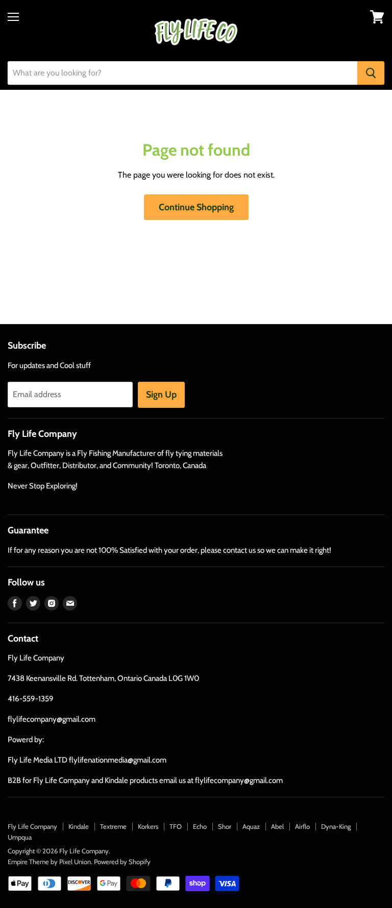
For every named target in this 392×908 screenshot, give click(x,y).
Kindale (78, 826)
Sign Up (161, 394)
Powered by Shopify (122, 861)
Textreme (113, 826)
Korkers (148, 826)
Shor (224, 826)
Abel (277, 826)
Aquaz (251, 826)
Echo (200, 826)
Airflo (302, 826)
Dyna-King (336, 826)
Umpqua (20, 837)
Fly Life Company (32, 826)
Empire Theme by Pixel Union (49, 861)
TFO (175, 826)
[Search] (370, 73)
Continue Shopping (196, 207)
